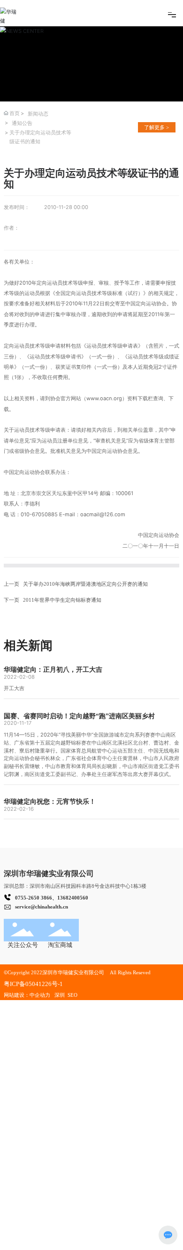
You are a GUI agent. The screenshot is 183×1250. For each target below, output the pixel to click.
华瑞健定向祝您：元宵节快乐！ (50, 801)
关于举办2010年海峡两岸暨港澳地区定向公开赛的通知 (85, 584)
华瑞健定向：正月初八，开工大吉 (53, 669)
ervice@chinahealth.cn (42, 906)
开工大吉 (14, 688)
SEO (72, 995)
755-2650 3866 (35, 898)
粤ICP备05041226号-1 (33, 984)
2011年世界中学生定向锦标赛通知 (62, 600)
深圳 (60, 995)
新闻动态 (38, 113)
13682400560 (72, 898)
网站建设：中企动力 (27, 995)
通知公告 (22, 123)
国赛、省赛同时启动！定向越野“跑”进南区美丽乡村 (79, 716)
